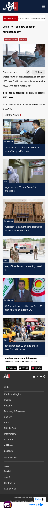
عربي (6, 466)
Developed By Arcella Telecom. (24, 498)
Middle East (10, 428)
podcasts (8, 451)
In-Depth (8, 439)
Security (8, 405)
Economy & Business (14, 411)
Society (8, 417)
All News (8, 445)
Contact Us (9, 483)
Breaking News (10, 18)
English (7, 471)
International (10, 434)
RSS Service (10, 488)
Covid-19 (23, 39)
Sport (7, 422)
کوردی (7, 477)
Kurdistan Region (11, 39)
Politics (7, 400)
